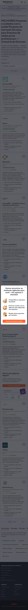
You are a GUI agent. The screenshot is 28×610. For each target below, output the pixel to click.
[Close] (25, 287)
